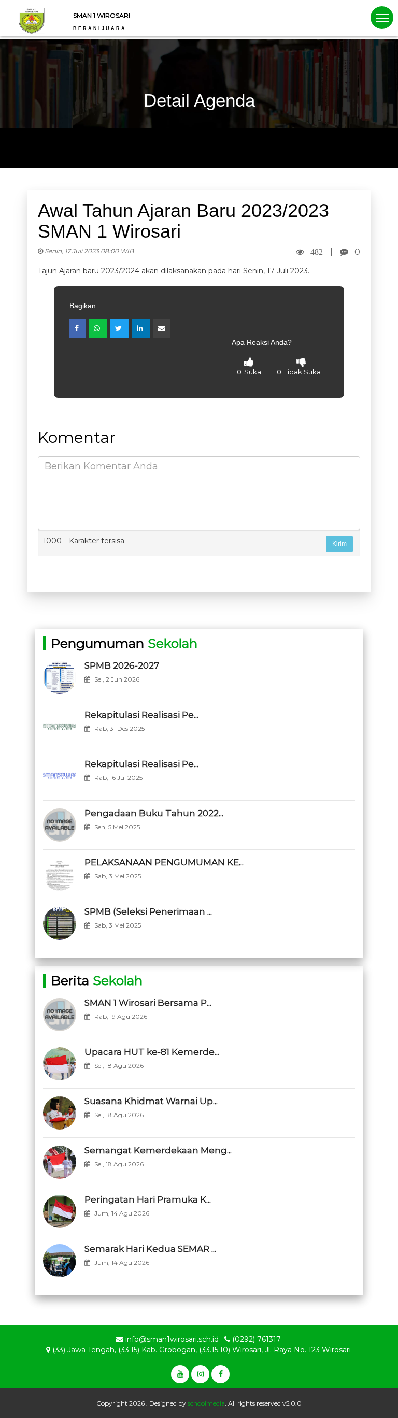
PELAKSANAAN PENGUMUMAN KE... (164, 862)
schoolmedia (206, 1403)
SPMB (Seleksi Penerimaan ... (148, 911)
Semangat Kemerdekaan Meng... (158, 1150)
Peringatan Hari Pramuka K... (147, 1199)
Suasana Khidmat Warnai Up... (151, 1101)
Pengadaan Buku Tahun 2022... (153, 813)
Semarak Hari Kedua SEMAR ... (150, 1248)
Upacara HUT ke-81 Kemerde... (151, 1052)
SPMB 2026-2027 (121, 665)
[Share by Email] (161, 328)
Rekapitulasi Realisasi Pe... (141, 715)
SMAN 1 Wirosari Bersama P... (147, 1002)
